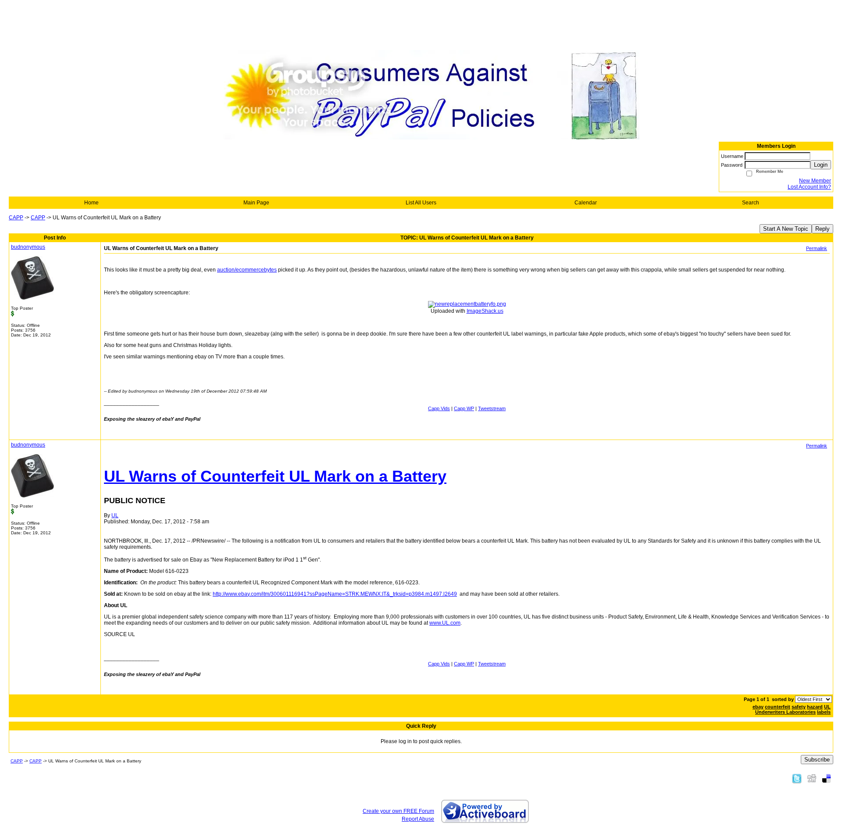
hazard (815, 706)
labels (824, 712)
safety (799, 706)
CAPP (16, 218)
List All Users (421, 203)
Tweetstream (492, 408)
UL (827, 706)
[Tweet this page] (797, 778)
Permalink (816, 248)
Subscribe (817, 759)
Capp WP (464, 408)
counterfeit (777, 706)
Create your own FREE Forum (398, 811)
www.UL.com (444, 623)
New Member (815, 181)
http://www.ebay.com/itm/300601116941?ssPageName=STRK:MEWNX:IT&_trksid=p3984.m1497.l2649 (335, 594)
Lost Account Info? (809, 187)
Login (821, 164)
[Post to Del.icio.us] (826, 778)
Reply (822, 228)
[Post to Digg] (811, 778)
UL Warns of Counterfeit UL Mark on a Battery (275, 476)
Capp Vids (439, 408)
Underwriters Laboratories (785, 712)
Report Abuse (418, 819)
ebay (758, 706)
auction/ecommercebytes (247, 270)
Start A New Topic (785, 228)
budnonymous (28, 247)
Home (91, 203)
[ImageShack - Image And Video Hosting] (467, 304)
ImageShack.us (485, 311)
